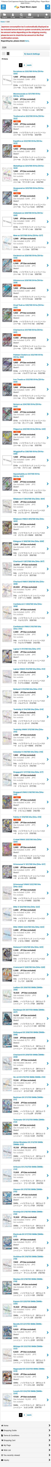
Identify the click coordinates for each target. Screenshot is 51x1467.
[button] (3, 7)
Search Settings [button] (33, 54)
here (27, 41)
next (29, 65)
